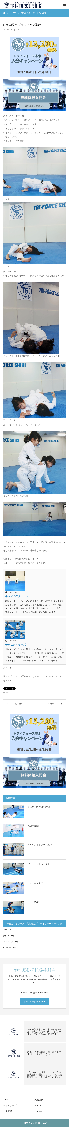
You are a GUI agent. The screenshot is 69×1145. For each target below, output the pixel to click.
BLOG (37, 1105)
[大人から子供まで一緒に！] (13, 849)
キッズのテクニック (16, 596)
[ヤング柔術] (13, 907)
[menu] (64, 4)
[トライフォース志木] (23, 4)
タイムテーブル (11, 1105)
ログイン (7, 929)
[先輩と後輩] (13, 830)
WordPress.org (9, 948)
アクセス (7, 1111)
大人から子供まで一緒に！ (40, 845)
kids (17, 29)
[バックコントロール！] (13, 869)
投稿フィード (9, 935)
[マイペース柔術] (13, 888)
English (38, 1111)
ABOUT (7, 1099)
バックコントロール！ (38, 864)
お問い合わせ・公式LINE (34, 1001)
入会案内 (38, 1099)
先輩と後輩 (33, 826)
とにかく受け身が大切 (38, 806)
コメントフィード (11, 942)
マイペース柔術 (35, 883)
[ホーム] (4, 12)
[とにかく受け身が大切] (13, 811)
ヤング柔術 (33, 902)
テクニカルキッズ (15, 644)
